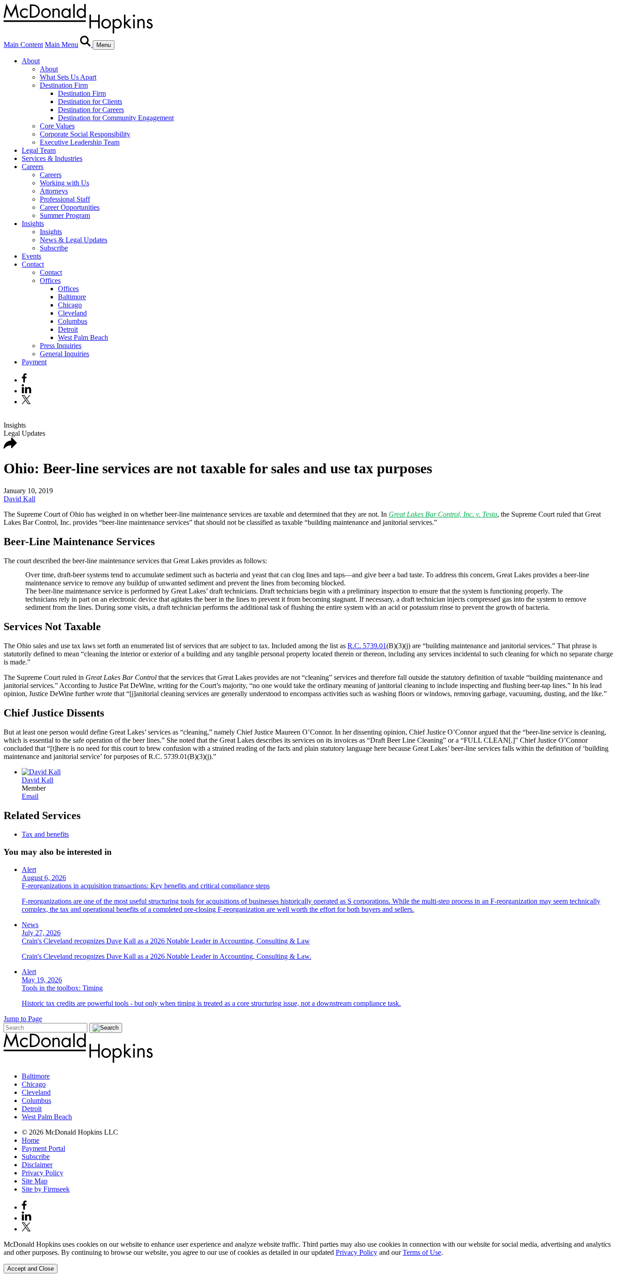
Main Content (23, 44)
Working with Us (64, 183)
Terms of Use (422, 1252)
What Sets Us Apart (68, 77)
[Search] (86, 44)
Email (30, 796)
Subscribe (54, 248)
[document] (309, 1248)
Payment (34, 362)
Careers (32, 166)
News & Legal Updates (73, 240)
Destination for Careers (91, 109)
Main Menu (61, 44)
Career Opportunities (70, 207)
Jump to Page (23, 1019)
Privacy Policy (42, 1173)
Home (30, 1140)
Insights (33, 223)
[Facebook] (24, 380)
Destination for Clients (90, 101)
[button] (10, 446)
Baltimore (72, 297)
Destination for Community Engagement (116, 118)
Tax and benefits (45, 834)
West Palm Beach (83, 337)
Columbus (72, 321)
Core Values (57, 126)
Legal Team (39, 150)
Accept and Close (30, 1268)
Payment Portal (43, 1148)
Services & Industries (52, 158)
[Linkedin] (26, 391)
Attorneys (54, 191)
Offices (50, 280)
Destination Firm (64, 85)
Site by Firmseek (46, 1189)
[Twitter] (27, 401)
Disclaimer (37, 1165)
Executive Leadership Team (79, 142)
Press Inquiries (60, 345)
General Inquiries (64, 354)
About (31, 61)
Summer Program (65, 215)
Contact (33, 264)
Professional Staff (65, 199)
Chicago (70, 305)
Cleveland (72, 313)
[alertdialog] (309, 1256)
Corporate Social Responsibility (85, 134)
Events (31, 256)
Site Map (35, 1181)
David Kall (19, 499)
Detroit (68, 329)
